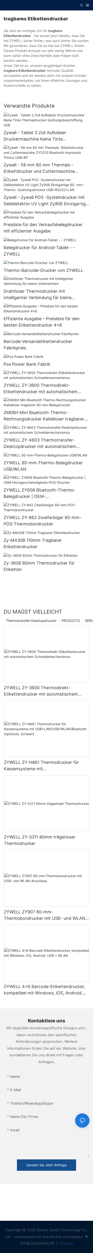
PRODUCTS (71, 621)
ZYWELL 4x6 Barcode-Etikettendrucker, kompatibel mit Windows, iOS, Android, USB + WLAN (44, 990)
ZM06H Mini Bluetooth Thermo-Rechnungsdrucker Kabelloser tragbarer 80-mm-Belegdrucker (44, 416)
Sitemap (65, 1243)
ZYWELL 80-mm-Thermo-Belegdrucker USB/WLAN (43, 466)
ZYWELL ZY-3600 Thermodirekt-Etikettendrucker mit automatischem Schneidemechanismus (41, 389)
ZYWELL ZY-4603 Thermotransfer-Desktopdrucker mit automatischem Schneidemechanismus (40, 443)
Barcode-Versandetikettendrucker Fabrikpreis (38, 344)
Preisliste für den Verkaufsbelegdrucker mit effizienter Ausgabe (43, 227)
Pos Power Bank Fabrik (27, 364)
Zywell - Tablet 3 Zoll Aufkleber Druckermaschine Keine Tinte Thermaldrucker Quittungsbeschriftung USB (43, 136)
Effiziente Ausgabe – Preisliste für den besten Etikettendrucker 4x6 (42, 322)
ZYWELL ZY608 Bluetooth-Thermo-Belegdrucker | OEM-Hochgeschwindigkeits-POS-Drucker (41, 494)
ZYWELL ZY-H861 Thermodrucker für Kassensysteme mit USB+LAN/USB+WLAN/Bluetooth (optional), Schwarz (41, 766)
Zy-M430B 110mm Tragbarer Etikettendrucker (33, 543)
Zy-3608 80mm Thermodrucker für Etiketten (39, 566)
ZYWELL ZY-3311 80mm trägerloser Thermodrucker (40, 840)
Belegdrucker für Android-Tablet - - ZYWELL (39, 250)
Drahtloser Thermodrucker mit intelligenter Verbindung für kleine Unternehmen (38, 295)
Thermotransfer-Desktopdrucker (31, 621)
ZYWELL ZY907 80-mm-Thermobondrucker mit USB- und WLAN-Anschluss (45, 915)
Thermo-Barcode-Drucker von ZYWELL (43, 270)
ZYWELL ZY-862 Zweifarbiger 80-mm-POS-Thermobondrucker (42, 520)
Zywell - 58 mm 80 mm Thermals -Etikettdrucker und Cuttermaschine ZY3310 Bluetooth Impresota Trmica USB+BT (40, 168)
